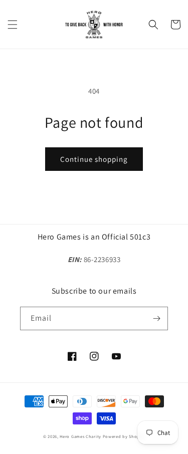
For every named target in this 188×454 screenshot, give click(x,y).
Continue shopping (94, 159)
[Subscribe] (156, 318)
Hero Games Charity (80, 436)
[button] (13, 25)
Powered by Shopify (124, 436)
